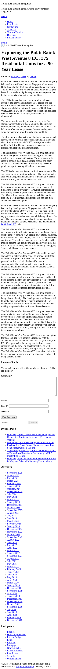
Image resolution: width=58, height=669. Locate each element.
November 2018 (14, 601)
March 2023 (13, 521)
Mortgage (11, 645)
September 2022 (14, 537)
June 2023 (12, 518)
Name (5, 400)
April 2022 (12, 548)
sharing (33, 76)
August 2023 (13, 513)
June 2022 (12, 542)
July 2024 (11, 494)
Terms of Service (15, 32)
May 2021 (12, 564)
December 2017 (14, 620)
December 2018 (14, 598)
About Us (11, 29)
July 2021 (11, 561)
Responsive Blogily (25, 666)
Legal (9, 640)
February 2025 (14, 483)
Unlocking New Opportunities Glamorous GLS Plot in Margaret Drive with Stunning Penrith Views (31, 459)
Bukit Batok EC (8, 224)
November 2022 (14, 531)
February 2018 (14, 617)
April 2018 (12, 615)
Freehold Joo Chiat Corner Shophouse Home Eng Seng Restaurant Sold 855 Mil (30, 446)
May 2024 (12, 497)
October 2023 (13, 507)
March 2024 (13, 499)
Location (11, 642)
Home (10, 21)
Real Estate (12, 24)
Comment (6, 376)
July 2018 (11, 609)
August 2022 (13, 539)
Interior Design (14, 637)
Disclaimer (12, 35)
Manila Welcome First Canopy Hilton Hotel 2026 (30, 442)
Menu (4, 16)
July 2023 (11, 515)
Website (5, 411)
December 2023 (14, 505)
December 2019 (14, 588)
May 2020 (12, 577)
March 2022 (13, 550)
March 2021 (13, 566)
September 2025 (14, 472)
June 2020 (12, 574)
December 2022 (14, 529)
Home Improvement (16, 634)
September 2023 (14, 510)
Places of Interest (15, 650)
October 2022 (13, 534)
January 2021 (13, 572)
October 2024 (13, 489)
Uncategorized (14, 658)
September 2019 (14, 590)
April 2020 (12, 580)
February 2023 (14, 523)
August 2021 (13, 558)
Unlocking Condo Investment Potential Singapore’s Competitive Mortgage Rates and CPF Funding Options (31, 437)
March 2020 (13, 582)
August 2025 (13, 475)
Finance (11, 632)
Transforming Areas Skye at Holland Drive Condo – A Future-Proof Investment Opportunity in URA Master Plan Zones (31, 453)
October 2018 (13, 604)
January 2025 (13, 486)
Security (11, 656)
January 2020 (13, 585)
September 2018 (14, 607)
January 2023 (13, 526)
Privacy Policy (14, 37)
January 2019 (13, 596)
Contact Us (12, 27)
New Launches (14, 648)
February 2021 (14, 569)
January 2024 (13, 502)
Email (4, 406)
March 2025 (13, 480)
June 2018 (12, 612)
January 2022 (13, 553)
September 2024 (14, 491)
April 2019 (12, 593)
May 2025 (12, 478)
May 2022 (12, 545)
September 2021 (14, 556)
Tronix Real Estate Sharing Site (16, 3)
